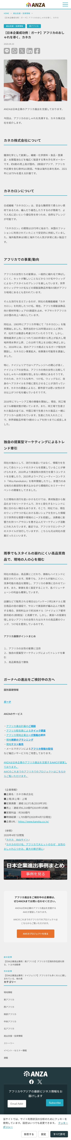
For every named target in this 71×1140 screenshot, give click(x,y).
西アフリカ (34, 26)
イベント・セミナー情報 (15, 1050)
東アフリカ (9, 999)
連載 (6, 1057)
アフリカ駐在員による (26, 730)
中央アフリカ (10, 1021)
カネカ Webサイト (17, 839)
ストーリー (9, 1043)
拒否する (29, 1134)
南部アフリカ (10, 1014)
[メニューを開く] (65, 4)
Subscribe (55, 1102)
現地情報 (8, 992)
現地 (19, 739)
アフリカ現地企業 (16, 735)
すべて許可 (59, 1134)
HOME (6, 13)
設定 (43, 1134)
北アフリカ (9, 1028)
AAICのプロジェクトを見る (35, 933)
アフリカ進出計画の (17, 726)
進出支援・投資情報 (21, 13)
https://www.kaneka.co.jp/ (33, 821)
